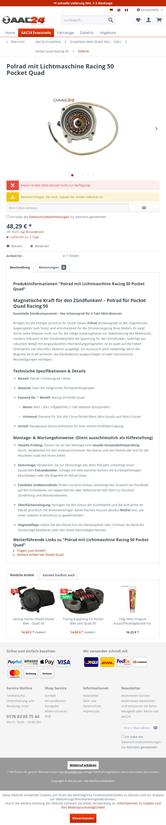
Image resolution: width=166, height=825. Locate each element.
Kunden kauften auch (59, 575)
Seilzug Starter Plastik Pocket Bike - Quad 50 (33, 621)
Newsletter (91, 696)
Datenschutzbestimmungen (49, 217)
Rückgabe (52, 706)
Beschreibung (20, 267)
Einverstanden (83, 818)
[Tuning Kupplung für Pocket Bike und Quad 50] (83, 599)
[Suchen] (110, 20)
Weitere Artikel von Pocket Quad (40, 555)
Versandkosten (55, 701)
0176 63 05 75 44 (22, 716)
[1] (112, 10)
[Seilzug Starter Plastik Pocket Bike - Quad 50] (33, 599)
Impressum (91, 711)
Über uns (89, 701)
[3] (127, 10)
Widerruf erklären (83, 765)
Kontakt (50, 696)
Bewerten (41, 246)
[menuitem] (88, 20)
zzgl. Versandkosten (32, 232)
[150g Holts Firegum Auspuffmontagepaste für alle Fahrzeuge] (132, 599)
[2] (119, 10)
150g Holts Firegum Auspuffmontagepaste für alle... (132, 621)
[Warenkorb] (159, 20)
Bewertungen (52, 267)
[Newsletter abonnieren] (155, 727)
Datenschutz (92, 706)
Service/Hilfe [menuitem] (150, 10)
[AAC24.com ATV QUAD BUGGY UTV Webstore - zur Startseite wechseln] (23, 21)
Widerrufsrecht (56, 711)
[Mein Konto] (148, 20)
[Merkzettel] (138, 20)
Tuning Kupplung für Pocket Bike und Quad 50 (83, 621)
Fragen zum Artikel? (31, 550)
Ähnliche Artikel (22, 575)
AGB (48, 716)
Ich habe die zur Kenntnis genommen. (58, 217)
